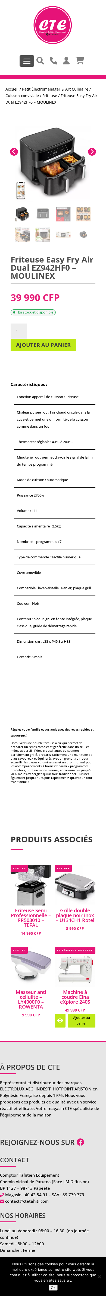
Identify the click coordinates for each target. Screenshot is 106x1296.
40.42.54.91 (36, 1194)
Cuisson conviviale (22, 95)
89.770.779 (73, 1194)
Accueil (11, 89)
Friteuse (49, 95)
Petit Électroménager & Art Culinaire (55, 89)
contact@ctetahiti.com (27, 1201)
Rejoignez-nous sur (38, 1142)
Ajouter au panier (43, 344)
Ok (53, 1287)
